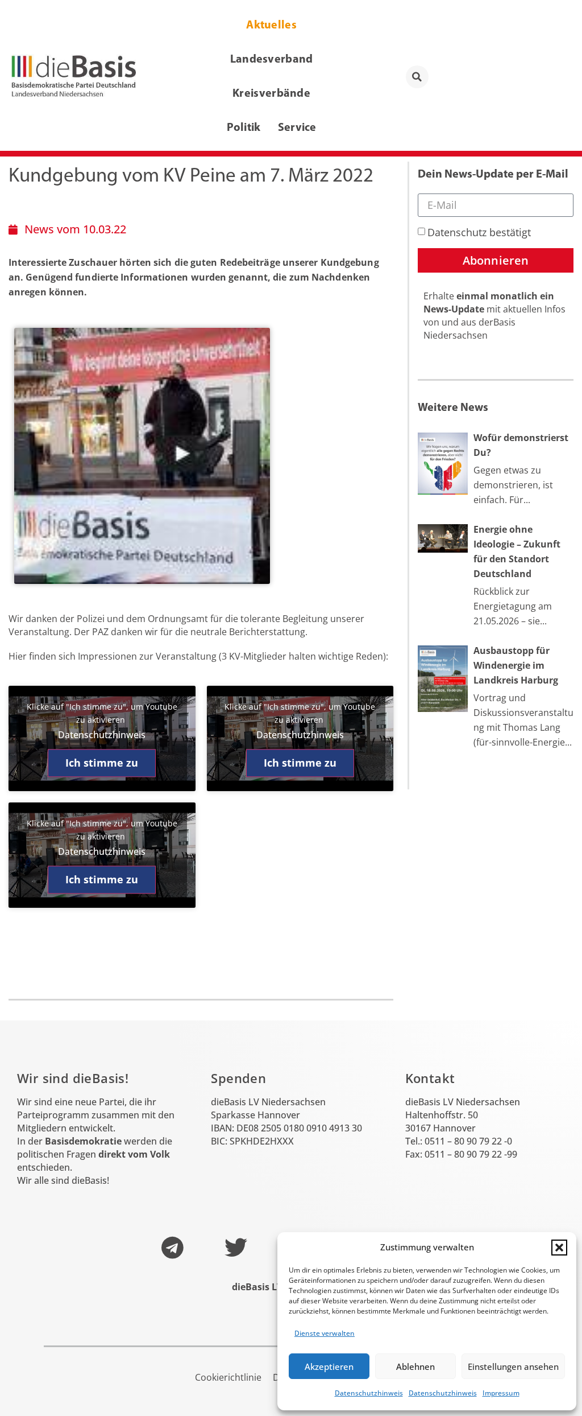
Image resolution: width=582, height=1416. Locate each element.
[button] (559, 1247)
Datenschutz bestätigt (479, 232)
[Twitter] (235, 1247)
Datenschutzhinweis (369, 1393)
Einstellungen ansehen (513, 1366)
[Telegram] (172, 1247)
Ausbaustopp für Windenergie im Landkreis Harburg (515, 665)
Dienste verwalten (324, 1333)
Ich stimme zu (101, 762)
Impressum (501, 1393)
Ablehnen (415, 1366)
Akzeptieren (329, 1366)
